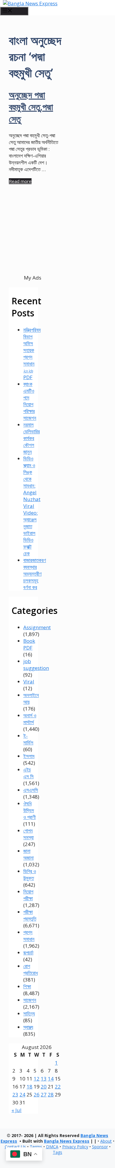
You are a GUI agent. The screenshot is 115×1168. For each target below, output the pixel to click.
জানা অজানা (28, 854)
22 (58, 1086)
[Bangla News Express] (30, 3)
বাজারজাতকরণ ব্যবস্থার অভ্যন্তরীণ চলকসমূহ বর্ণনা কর (34, 574)
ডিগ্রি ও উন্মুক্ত (29, 874)
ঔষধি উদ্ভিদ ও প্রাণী (29, 810)
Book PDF (29, 644)
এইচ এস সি (28, 773)
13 (44, 1078)
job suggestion (36, 664)
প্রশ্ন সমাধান (28, 935)
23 (15, 1094)
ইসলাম (28, 756)
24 (22, 1094)
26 (37, 1094)
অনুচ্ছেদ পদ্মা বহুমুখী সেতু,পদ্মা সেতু (31, 107)
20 (44, 1086)
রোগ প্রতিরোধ (30, 969)
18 (29, 1086)
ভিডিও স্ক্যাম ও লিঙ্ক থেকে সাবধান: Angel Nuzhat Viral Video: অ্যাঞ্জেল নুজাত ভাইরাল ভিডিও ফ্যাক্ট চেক (31, 506)
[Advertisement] (32, 239)
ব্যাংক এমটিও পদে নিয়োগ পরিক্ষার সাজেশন (29, 401)
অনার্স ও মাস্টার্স (29, 719)
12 (37, 1078)
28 (51, 1094)
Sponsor (100, 1146)
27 (44, 1094)
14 (51, 1078)
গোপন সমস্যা (28, 834)
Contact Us (15, 1146)
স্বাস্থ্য (28, 1027)
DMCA (52, 1146)
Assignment (37, 627)
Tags (57, 1152)
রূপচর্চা (28, 952)
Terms (36, 1146)
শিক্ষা (27, 986)
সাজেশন (29, 1000)
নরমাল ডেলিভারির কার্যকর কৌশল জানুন (31, 438)
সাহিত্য (29, 1013)
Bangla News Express (66, 1141)
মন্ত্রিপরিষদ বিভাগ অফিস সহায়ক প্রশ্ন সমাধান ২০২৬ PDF (32, 353)
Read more (20, 181)
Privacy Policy (75, 1146)
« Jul (17, 1110)
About (106, 1141)
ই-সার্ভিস (28, 739)
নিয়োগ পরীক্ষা (28, 895)
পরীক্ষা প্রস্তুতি (29, 915)
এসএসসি (30, 790)
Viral (28, 681)
